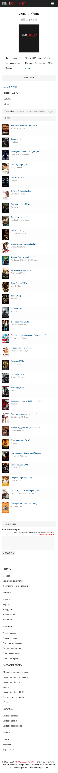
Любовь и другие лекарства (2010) (25, 427)
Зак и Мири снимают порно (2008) (25, 491)
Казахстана (8, 619)
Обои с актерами (11, 658)
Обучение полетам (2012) (21, 270)
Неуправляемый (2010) (20, 440)
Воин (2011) (16, 296)
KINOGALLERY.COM (24, 762)
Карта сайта (8, 749)
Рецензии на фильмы (13, 581)
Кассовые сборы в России (15, 677)
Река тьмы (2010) (18, 374)
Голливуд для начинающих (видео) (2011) (28, 335)
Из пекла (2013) (17, 230)
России (6, 599)
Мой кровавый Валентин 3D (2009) (26, 453)
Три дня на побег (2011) (21, 348)
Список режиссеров (12, 726)
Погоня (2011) (17, 309)
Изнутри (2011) (17, 361)
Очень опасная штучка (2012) (23, 244)
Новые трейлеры (11, 638)
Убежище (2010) (17, 388)
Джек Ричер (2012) (19, 283)
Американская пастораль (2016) (24, 125)
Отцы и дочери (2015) (20, 165)
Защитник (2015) (18, 178)
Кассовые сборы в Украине (11, 684)
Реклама (7, 744)
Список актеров (10, 716)
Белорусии (8, 609)
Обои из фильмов (11, 653)
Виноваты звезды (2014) (21, 217)
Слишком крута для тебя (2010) (24, 414)
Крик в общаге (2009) (20, 465)
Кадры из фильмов (12, 648)
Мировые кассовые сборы (15, 672)
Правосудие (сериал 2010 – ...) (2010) (26, 401)
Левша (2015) (16, 139)
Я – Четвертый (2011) (20, 322)
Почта (6, 739)
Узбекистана (9, 614)
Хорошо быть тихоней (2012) (23, 257)
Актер (27, 68)
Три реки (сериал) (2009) (21, 478)
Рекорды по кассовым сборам (13, 699)
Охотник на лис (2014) (20, 204)
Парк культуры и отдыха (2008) (24, 504)
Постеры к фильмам (12, 643)
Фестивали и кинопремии (15, 586)
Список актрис (10, 721)
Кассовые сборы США (14, 692)
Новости (7, 576)
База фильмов (9, 633)
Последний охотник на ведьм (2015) (26, 152)
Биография (10, 87)
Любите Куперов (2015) (21, 191)
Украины (7, 604)
